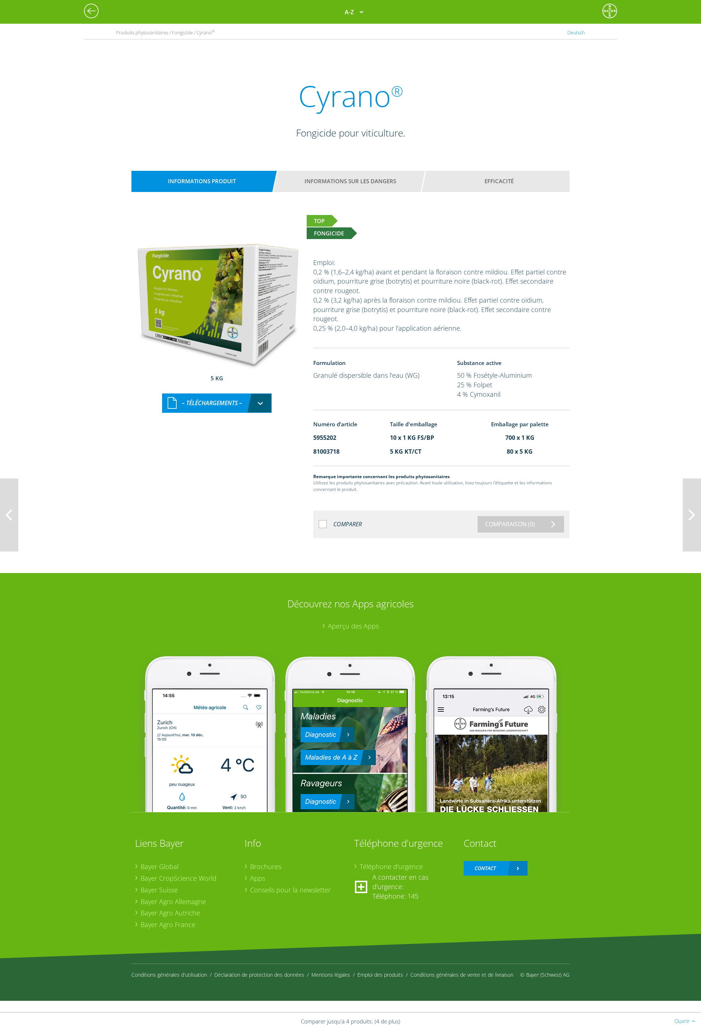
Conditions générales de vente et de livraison (461, 974)
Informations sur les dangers (350, 181)
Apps (257, 878)
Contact (485, 868)
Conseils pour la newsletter (290, 889)
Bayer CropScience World (179, 878)
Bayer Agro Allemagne (173, 901)
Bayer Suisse (159, 889)
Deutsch (576, 32)
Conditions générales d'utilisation (169, 974)
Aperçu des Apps (353, 626)
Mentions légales (330, 974)
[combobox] (217, 403)
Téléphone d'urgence (391, 866)
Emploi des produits (380, 974)
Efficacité (499, 181)
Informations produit (202, 181)
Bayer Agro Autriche (170, 912)
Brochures (265, 866)
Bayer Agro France (168, 924)
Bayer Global (160, 866)
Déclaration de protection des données (259, 974)
